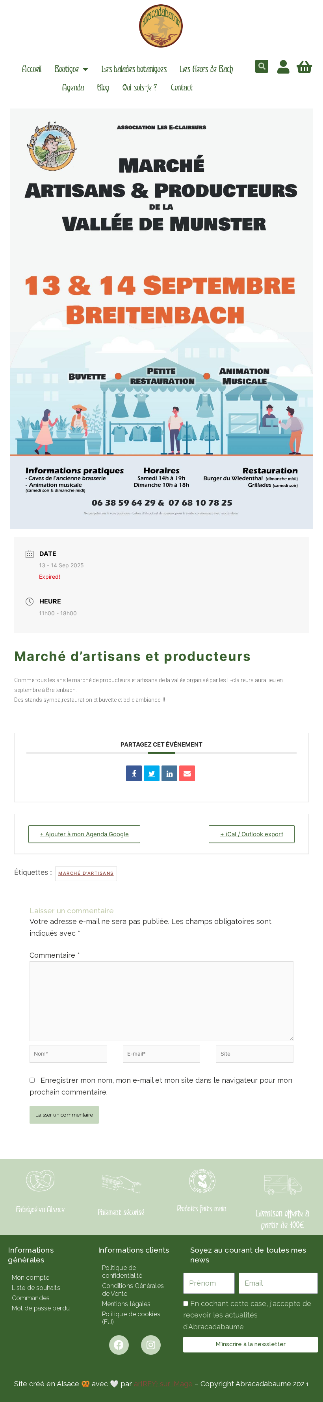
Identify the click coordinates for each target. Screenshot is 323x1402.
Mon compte (30, 1277)
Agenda (73, 87)
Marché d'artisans (86, 873)
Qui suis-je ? (140, 87)
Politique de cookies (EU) (131, 1318)
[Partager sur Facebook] (134, 773)
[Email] (187, 773)
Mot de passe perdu (41, 1308)
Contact (182, 87)
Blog (103, 87)
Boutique (67, 69)
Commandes (31, 1298)
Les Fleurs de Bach (206, 69)
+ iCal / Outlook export (251, 834)
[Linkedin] (169, 773)
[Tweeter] (152, 773)
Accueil (31, 69)
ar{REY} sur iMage (163, 1384)
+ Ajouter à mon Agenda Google (84, 834)
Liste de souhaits (36, 1288)
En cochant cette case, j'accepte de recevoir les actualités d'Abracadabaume (247, 1315)
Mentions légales (126, 1304)
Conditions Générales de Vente (133, 1289)
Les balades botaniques (134, 69)
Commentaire (55, 955)
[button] (261, 66)
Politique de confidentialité (122, 1271)
